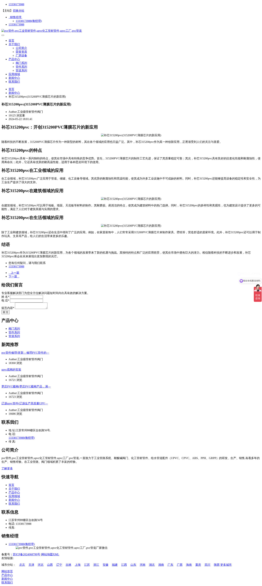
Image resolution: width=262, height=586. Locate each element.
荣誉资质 (21, 51)
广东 (170, 564)
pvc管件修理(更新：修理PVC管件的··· (25, 352)
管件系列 (21, 66)
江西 (124, 564)
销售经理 (15, 17)
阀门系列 (21, 62)
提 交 (5, 312)
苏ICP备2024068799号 (26, 554)
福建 (115, 564)
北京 (22, 564)
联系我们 (14, 81)
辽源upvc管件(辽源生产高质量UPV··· (24, 403)
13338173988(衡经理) (29, 20)
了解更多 (7, 468)
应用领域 (14, 74)
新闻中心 (14, 77)
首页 (11, 40)
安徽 (105, 564)
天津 (31, 564)
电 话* (5, 300)
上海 (78, 564)
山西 (50, 564)
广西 (180, 564)
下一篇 (14, 276)
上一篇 (14, 272)
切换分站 (18, 10)
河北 (40, 564)
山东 (133, 564)
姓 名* (5, 296)
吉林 (68, 564)
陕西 (217, 564)
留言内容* (7, 307)
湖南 (161, 564)
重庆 (198, 564)
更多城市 (226, 564)
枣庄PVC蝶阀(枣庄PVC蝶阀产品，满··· (26, 386)
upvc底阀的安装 (11, 369)
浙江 (96, 564)
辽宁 (59, 564)
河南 (142, 564)
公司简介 (21, 48)
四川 (207, 564)
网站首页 (7, 571)
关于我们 (14, 44)
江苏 (87, 564)
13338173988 (16, 4)
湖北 (152, 564)
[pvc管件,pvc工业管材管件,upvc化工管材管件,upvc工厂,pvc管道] (41, 30)
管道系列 (21, 70)
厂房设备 (21, 55)
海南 (189, 564)
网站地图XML (50, 554)
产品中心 (14, 59)
